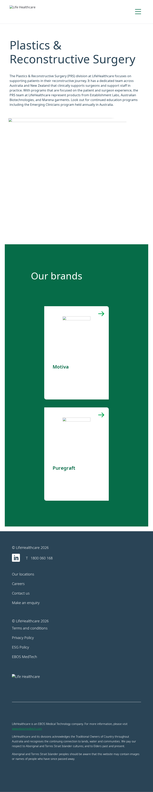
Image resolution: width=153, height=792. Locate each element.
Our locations (23, 574)
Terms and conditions (29, 628)
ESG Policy (20, 647)
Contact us (20, 593)
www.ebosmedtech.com (27, 728)
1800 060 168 (42, 558)
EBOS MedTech (24, 656)
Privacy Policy (23, 637)
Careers (18, 583)
